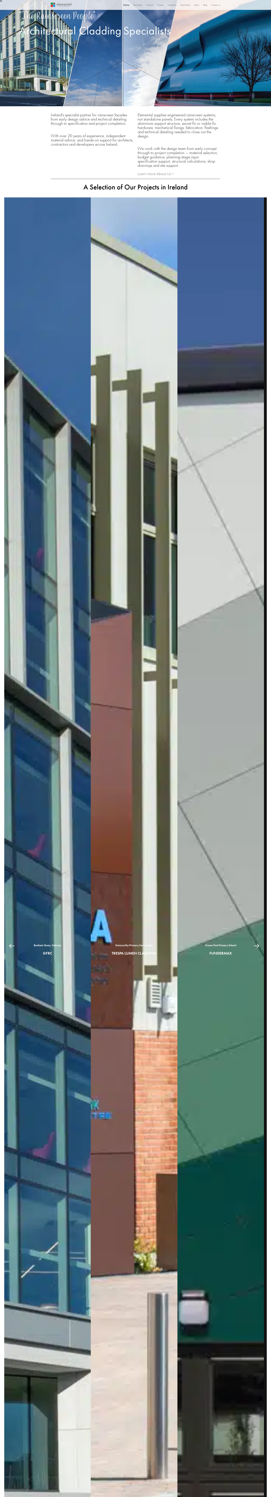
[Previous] (11, 945)
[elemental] (61, 5)
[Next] (256, 945)
